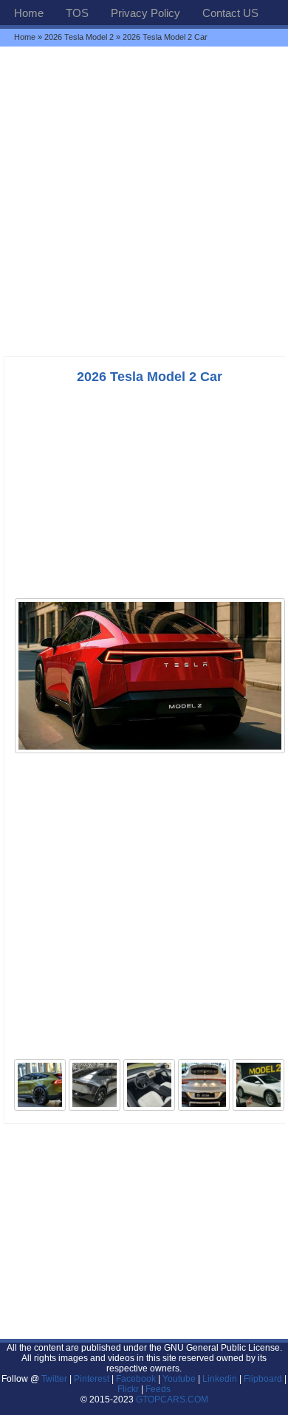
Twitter (55, 1379)
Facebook (136, 1379)
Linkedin (219, 1379)
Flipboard (263, 1379)
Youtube (179, 1379)
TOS (77, 13)
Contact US (230, 13)
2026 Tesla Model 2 (79, 36)
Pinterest (91, 1379)
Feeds (158, 1389)
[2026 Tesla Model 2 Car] (150, 751)
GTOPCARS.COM (172, 1399)
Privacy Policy (145, 13)
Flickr (128, 1389)
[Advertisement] (144, 201)
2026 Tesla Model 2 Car (149, 376)
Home (29, 13)
